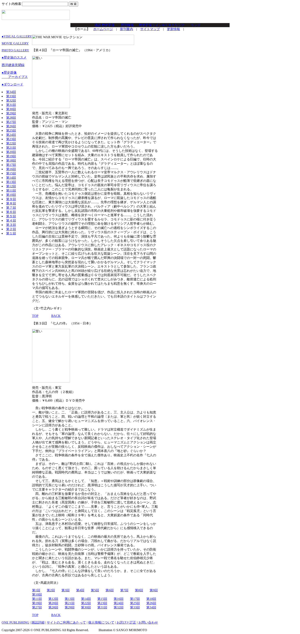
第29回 (11, 113)
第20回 (11, 152)
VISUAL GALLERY (17, 36)
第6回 (110, 590)
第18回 (11, 160)
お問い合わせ (148, 622)
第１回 (11, 233)
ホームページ (103, 29)
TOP (35, 316)
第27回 (11, 122)
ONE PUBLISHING (15, 622)
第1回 (36, 590)
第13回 (11, 182)
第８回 (11, 203)
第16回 (11, 169)
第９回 (11, 199)
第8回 (139, 590)
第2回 (51, 590)
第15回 (11, 173)
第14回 (11, 177)
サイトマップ (150, 29)
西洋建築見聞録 (13, 65)
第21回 (11, 147)
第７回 (11, 207)
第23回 (11, 139)
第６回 (11, 212)
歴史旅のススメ (14, 57)
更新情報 (173, 29)
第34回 (11, 92)
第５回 (11, 216)
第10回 (11, 195)
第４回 (11, 220)
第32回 (11, 100)
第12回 (11, 186)
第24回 (11, 135)
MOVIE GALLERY (15, 43)
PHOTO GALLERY (15, 50)
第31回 (11, 105)
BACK (56, 316)
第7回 (124, 590)
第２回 (11, 229)
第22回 (11, 143)
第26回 (11, 126)
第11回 (11, 190)
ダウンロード (12, 84)
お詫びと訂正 (126, 622)
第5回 (95, 590)
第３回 (11, 225)
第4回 (80, 590)
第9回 (154, 590)
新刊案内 (126, 29)
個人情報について (101, 622)
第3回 (65, 590)
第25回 (11, 130)
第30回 (11, 109)
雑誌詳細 (37, 622)
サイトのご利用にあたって (66, 622)
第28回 (11, 117)
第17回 (11, 165)
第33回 (11, 96)
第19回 (11, 156)
